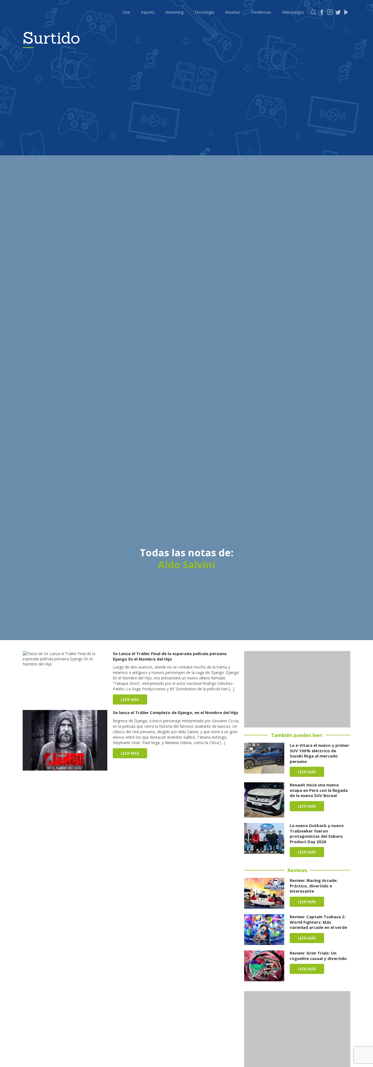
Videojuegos (293, 12)
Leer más (130, 699)
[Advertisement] (297, 689)
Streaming (174, 12)
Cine (126, 12)
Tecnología (204, 12)
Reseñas (232, 12)
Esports (148, 12)
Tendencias (261, 12)
